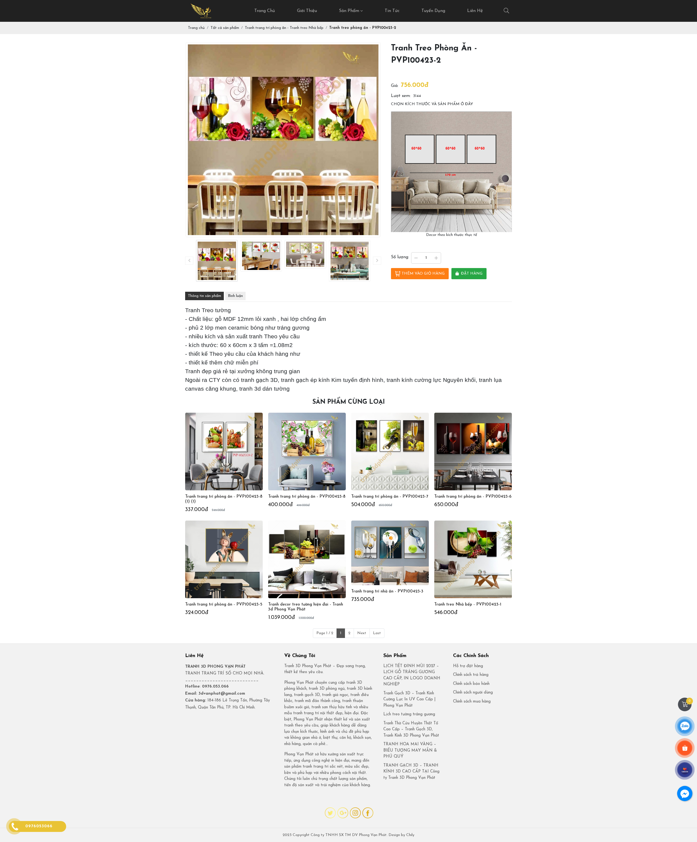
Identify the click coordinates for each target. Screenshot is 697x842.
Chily (410, 835)
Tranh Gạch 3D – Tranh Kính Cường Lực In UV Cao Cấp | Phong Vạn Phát (409, 699)
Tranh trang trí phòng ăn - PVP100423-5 (223, 605)
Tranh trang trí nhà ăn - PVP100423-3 (387, 591)
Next (361, 633)
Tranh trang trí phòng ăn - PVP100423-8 (307, 497)
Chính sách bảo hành (471, 684)
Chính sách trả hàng (470, 675)
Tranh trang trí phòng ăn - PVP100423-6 (473, 497)
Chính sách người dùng (473, 693)
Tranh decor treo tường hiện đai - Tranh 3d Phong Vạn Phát (305, 607)
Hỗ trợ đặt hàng (468, 666)
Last (377, 633)
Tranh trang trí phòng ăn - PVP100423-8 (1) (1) (223, 499)
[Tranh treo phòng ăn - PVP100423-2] (217, 261)
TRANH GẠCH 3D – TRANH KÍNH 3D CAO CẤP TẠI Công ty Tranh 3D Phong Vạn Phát (411, 772)
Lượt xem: (401, 96)
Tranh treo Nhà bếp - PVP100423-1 (467, 605)
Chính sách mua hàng (472, 702)
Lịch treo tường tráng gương (409, 714)
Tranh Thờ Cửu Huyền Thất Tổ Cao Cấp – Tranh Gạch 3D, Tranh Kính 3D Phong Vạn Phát (411, 729)
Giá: (394, 86)
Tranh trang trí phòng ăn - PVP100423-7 (389, 497)
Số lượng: (400, 257)
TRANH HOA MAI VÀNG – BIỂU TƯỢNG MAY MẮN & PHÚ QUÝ (410, 750)
